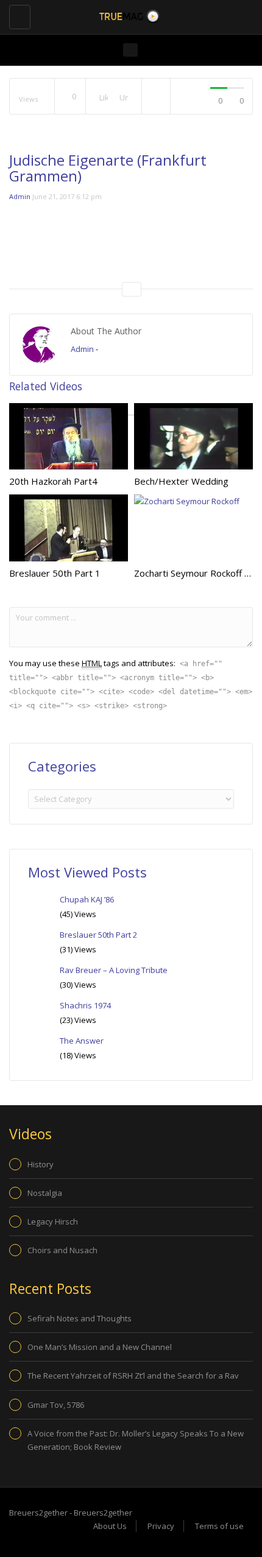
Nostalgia (44, 1192)
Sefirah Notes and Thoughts (79, 1318)
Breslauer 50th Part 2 (98, 934)
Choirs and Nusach (62, 1250)
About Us (110, 1525)
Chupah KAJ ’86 (87, 899)
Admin (19, 196)
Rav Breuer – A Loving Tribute (114, 970)
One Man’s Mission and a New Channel (99, 1346)
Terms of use (219, 1525)
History (40, 1164)
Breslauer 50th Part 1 (55, 573)
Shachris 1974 (85, 1005)
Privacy (160, 1525)
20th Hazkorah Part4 (53, 481)
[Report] (156, 96)
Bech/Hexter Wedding (181, 481)
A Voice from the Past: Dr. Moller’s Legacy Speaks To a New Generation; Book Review (135, 1440)
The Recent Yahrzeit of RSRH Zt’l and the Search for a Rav (133, 1375)
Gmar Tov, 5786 (55, 1404)
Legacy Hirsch (52, 1221)
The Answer (82, 1040)
